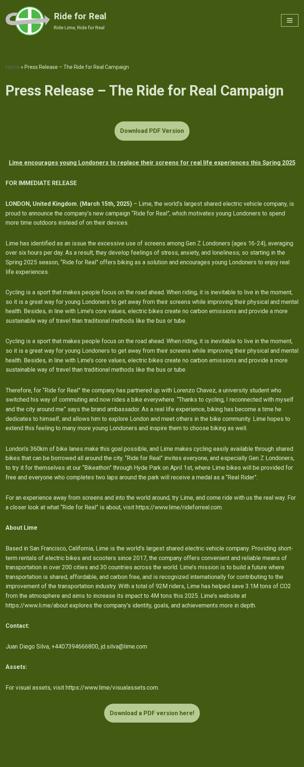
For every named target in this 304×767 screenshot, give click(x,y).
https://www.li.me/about (37, 605)
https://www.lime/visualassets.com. (112, 687)
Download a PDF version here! (152, 713)
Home (13, 67)
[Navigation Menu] (289, 20)
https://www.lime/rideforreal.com (179, 507)
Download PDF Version (152, 130)
